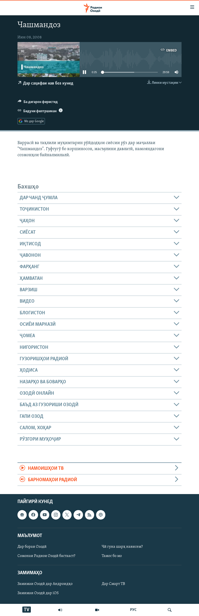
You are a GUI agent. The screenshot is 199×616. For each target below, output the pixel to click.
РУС (133, 610)
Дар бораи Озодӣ (32, 547)
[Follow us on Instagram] (55, 515)
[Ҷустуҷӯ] (169, 610)
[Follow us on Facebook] (33, 515)
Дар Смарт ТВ (113, 584)
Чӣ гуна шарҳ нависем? (122, 547)
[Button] (38, 103)
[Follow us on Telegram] (78, 515)
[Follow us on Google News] (22, 515)
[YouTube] (97, 610)
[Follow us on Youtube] (44, 515)
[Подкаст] (100, 515)
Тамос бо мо (112, 556)
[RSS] (89, 515)
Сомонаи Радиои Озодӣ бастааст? (46, 556)
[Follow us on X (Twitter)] (67, 515)
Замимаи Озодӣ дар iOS (38, 593)
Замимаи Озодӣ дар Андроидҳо (45, 584)
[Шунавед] (60, 610)
